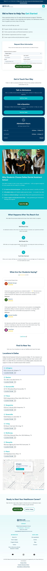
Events (35, 539)
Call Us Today (29, 509)
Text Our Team (23, 112)
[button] (23, 473)
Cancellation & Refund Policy (23, 566)
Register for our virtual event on (23, 1)
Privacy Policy (24, 63)
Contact (35, 544)
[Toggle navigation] (43, 6)
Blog (35, 542)
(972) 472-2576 (23, 529)
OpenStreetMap (41, 489)
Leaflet (33, 489)
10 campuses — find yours (24, 527)
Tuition (14, 544)
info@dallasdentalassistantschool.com (23, 531)
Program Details (14, 542)
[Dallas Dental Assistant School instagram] (23, 554)
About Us (14, 537)
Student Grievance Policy (23, 564)
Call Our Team (23, 98)
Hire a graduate (35, 537)
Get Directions (20, 469)
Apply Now (22, 204)
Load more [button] (23, 336)
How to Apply (14, 539)
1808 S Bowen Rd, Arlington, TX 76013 (22, 466)
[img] (23, 474)
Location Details (8, 373)
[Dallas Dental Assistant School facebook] (34, 554)
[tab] (23, 370)
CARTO (36, 489)
